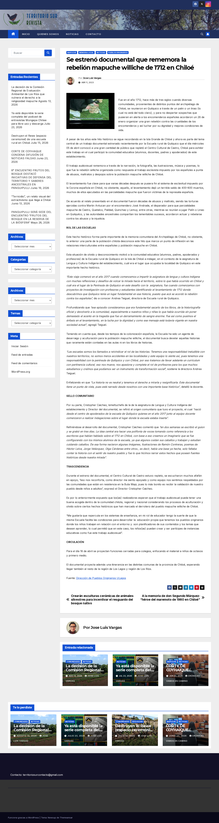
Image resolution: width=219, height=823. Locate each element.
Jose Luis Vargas (92, 78)
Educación (137, 722)
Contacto (93, 34)
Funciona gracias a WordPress (24, 817)
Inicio (26, 34)
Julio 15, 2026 (127, 736)
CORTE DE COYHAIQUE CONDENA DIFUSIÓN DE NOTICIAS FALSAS (27, 155)
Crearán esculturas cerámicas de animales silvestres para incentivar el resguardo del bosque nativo (102, 599)
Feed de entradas (22, 354)
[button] (202, 34)
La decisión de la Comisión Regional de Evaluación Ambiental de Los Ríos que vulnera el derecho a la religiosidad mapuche (28, 94)
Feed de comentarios (24, 363)
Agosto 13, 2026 (27, 736)
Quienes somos (48, 34)
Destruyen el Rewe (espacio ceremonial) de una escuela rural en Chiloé (28, 139)
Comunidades (73, 662)
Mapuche (71, 53)
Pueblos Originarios (118, 53)
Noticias (72, 34)
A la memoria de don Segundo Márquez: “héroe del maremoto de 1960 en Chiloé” (170, 597)
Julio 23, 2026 (76, 736)
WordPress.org (20, 371)
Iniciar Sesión (19, 346)
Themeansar (66, 817)
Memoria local (86, 53)
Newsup (52, 817)
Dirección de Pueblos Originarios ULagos (101, 578)
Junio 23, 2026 (178, 736)
